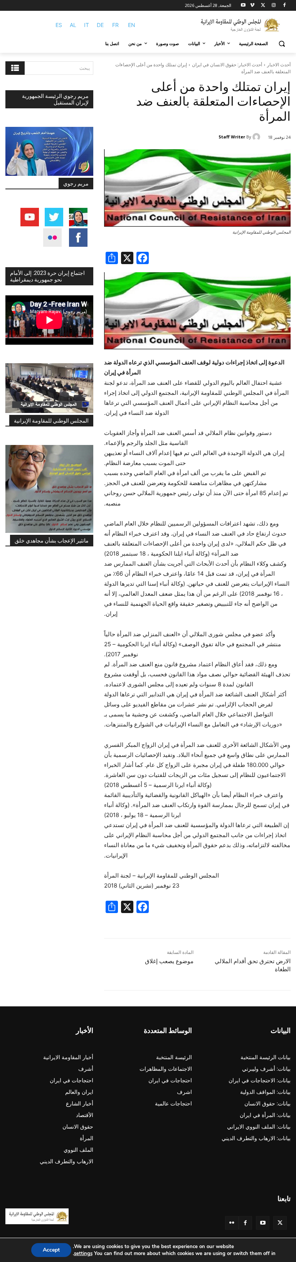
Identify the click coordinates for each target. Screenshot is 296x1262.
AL (73, 25)
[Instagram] (273, 5)
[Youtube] (243, 5)
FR (115, 25)
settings (83, 1253)
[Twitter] (280, 1223)
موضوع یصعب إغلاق (169, 961)
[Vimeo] (252, 5)
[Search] (15, 68)
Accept (51, 1250)
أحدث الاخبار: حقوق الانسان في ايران (227, 64)
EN (131, 25)
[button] (281, 44)
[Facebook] (284, 5)
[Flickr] (232, 1223)
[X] (263, 5)
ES (59, 25)
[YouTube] (262, 1223)
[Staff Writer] (257, 137)
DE (100, 25)
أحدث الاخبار (279, 64)
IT (86, 25)
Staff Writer (232, 137)
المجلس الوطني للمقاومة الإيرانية (51, 421)
